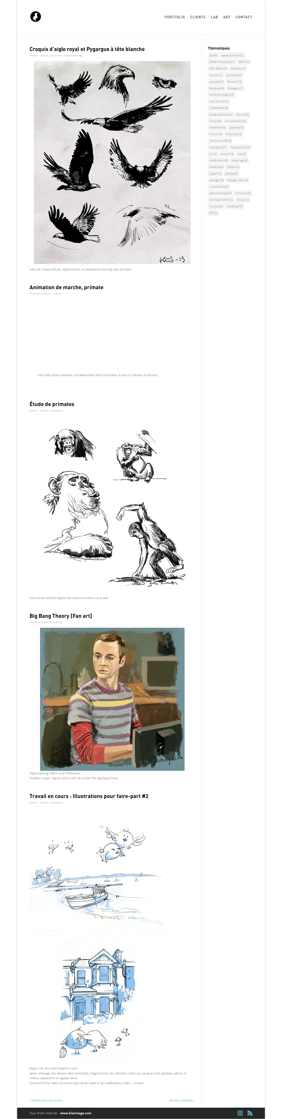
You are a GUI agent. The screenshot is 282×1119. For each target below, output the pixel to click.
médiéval (216, 167)
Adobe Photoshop (222, 62)
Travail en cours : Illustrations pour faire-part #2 (89, 796)
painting (231, 173)
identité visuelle (220, 140)
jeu (213, 154)
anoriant (216, 75)
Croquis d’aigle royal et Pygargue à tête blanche (87, 49)
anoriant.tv (234, 75)
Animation (35, 293)
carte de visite (219, 101)
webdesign (234, 206)
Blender (234, 81)
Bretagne (235, 88)
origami (215, 173)
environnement (235, 121)
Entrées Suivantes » (182, 1100)
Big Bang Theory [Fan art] (61, 615)
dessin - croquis (39, 55)
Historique (233, 134)
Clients (198, 17)
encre (215, 121)
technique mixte (221, 199)
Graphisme (217, 127)
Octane (233, 167)
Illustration (56, 55)
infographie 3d (240, 147)
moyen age (239, 160)
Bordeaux (217, 88)
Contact (244, 17)
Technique (242, 193)
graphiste (236, 127)
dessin (242, 114)
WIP (213, 213)
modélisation (218, 160)
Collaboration (219, 108)
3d (213, 55)
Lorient (226, 154)
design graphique (221, 114)
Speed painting (73, 55)
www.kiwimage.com (75, 1113)
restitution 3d (219, 186)
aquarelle (216, 81)
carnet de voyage (221, 94)
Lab (214, 17)
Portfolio (175, 17)
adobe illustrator (232, 55)
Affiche (243, 62)
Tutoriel (243, 199)
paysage (216, 180)
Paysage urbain (237, 180)
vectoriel (216, 206)
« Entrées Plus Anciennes (46, 1100)
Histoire (216, 134)
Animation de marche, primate (66, 287)
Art (226, 17)
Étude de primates (52, 404)
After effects (218, 68)
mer (241, 154)
